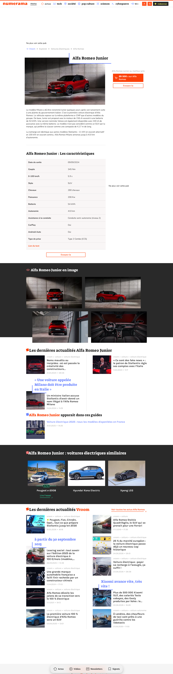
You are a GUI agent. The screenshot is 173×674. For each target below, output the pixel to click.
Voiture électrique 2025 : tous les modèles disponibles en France (86, 421)
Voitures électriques (60, 49)
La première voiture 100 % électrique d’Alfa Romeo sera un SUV (62, 616)
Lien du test (33, 246)
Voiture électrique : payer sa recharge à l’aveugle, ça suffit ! (129, 565)
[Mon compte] (144, 4)
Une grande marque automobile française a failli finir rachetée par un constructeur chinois (62, 576)
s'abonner (162, 4)
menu (33, 3)
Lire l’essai (45, 495)
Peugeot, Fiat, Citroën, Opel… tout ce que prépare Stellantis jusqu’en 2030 (62, 522)
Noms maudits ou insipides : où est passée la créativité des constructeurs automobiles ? (63, 364)
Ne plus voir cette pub (36, 43)
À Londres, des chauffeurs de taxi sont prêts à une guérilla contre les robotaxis (129, 618)
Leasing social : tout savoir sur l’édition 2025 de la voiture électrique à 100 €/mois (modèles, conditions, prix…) (63, 555)
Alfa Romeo (78, 49)
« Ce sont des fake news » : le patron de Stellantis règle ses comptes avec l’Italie (130, 363)
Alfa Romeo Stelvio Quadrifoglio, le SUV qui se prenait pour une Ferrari (129, 522)
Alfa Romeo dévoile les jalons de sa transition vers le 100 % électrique (63, 595)
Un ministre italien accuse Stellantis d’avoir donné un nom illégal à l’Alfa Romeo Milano (63, 400)
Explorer (43, 49)
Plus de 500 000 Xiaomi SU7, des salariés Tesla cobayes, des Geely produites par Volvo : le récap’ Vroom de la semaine (130, 597)
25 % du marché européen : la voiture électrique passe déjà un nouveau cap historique (129, 545)
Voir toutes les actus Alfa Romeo (128, 509)
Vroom (32, 49)
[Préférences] (150, 4)
